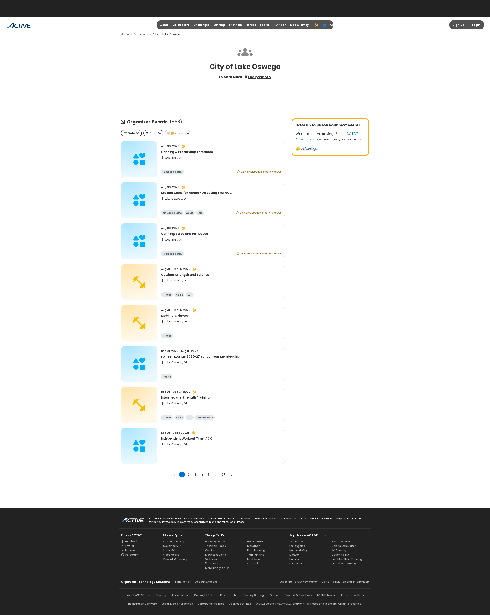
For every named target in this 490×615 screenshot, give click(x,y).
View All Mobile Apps (176, 559)
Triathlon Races (215, 546)
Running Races (215, 541)
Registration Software (142, 604)
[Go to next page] (231, 474)
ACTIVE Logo (129, 519)
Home (125, 34)
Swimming (254, 563)
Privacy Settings (254, 595)
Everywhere (259, 77)
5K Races (211, 559)
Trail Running (255, 555)
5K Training (339, 550)
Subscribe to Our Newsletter (298, 582)
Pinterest (131, 550)
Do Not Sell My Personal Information (345, 582)
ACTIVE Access (326, 595)
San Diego (296, 541)
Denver (294, 555)
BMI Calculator (341, 541)
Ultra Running (256, 550)
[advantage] (316, 24)
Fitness (251, 25)
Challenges (201, 25)
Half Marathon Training (347, 559)
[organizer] (324, 24)
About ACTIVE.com (138, 595)
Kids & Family (299, 25)
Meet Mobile (171, 555)
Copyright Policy (205, 595)
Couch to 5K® (172, 546)
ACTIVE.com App (174, 541)
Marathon (253, 546)
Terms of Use (180, 595)
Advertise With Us (352, 595)
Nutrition (280, 25)
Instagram (132, 555)
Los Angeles (297, 546)
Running (219, 25)
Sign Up (459, 25)
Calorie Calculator (344, 546)
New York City (298, 550)
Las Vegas (296, 563)
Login (476, 25)
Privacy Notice (229, 595)
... (215, 474)
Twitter (129, 546)
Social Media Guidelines (177, 604)
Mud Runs (253, 559)
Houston (295, 559)
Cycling (210, 550)
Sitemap (161, 595)
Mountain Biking (215, 555)
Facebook (131, 541)
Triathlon (235, 25)
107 (223, 474)
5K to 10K (169, 550)
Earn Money (183, 582)
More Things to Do (217, 568)
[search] (331, 24)
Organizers (141, 34)
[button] (153, 133)
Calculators (181, 25)
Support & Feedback (298, 595)
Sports (265, 25)
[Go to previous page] (174, 474)
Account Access (206, 582)
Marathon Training (344, 563)
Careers (275, 595)
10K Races (211, 563)
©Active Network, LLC (274, 604)
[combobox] (131, 133)
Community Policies (210, 604)
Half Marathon (256, 541)
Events (164, 25)
